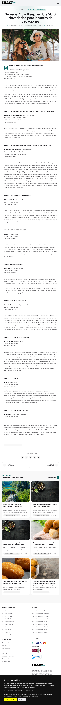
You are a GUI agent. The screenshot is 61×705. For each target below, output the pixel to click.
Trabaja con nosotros (8, 656)
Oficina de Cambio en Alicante (40, 611)
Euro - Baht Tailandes (7, 624)
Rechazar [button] (13, 699)
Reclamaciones (6, 661)
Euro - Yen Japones (7, 627)
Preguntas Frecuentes (8, 651)
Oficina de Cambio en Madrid (39, 621)
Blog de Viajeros (6, 648)
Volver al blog (20, 9)
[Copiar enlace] (38, 457)
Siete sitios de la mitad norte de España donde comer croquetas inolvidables (44, 583)
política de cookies (28, 690)
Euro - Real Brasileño (7, 619)
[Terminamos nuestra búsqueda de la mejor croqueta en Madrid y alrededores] (45, 530)
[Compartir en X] (22, 457)
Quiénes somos (6, 645)
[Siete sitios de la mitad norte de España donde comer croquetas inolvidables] (45, 568)
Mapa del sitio (5, 659)
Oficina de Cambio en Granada (40, 619)
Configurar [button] (22, 699)
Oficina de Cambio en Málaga (39, 624)
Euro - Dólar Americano (8, 611)
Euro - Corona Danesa (8, 635)
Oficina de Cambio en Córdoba (40, 616)
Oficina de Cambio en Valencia (40, 632)
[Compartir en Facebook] (26, 457)
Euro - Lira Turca (6, 629)
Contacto (4, 653)
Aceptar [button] (7, 699)
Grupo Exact (5, 643)
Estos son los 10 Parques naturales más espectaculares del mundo (15, 506)
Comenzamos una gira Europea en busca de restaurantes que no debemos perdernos (15, 544)
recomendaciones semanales (36, 9)
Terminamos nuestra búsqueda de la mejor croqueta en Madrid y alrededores (45, 544)
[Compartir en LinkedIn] (30, 457)
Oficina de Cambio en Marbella (40, 627)
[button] (37, 656)
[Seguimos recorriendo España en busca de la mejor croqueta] (16, 568)
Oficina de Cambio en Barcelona (40, 613)
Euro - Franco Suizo (7, 616)
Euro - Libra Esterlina (7, 613)
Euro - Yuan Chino (7, 632)
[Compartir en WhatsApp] (34, 457)
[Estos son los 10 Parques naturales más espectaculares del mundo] (16, 491)
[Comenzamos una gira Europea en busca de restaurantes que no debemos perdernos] (16, 530)
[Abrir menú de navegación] (58, 3)
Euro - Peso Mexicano (8, 621)
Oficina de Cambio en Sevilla (39, 629)
